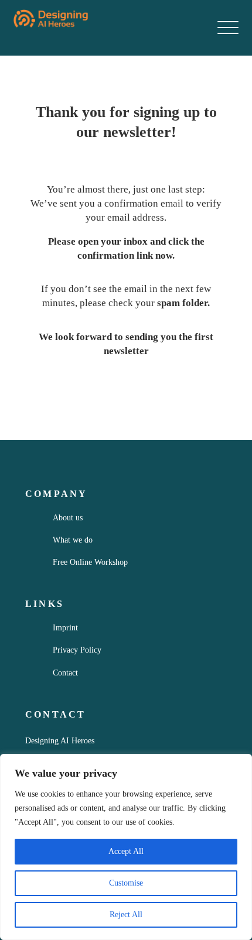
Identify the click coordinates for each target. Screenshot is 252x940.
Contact (65, 672)
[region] (126, 847)
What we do (73, 540)
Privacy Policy (77, 650)
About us (68, 517)
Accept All (126, 851)
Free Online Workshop (90, 562)
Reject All (126, 914)
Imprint (65, 627)
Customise (126, 883)
